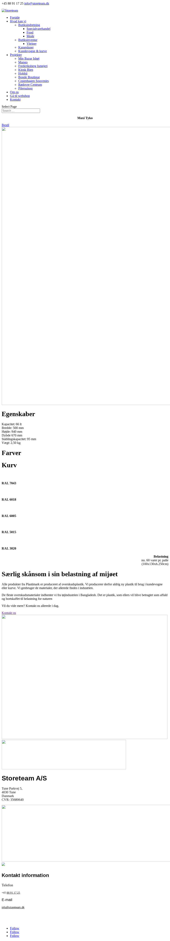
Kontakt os (9, 613)
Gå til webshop (20, 96)
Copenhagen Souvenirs (33, 81)
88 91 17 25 (13, 892)
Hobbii (22, 73)
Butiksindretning (29, 25)
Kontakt (15, 99)
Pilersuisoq (25, 88)
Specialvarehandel (38, 28)
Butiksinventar (27, 40)
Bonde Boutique (29, 77)
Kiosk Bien (25, 69)
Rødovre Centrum (30, 84)
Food (30, 32)
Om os (14, 92)
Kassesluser (26, 47)
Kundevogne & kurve (32, 51)
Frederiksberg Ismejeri (32, 66)
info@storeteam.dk (13, 907)
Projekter (16, 55)
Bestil (5, 125)
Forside (15, 17)
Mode (30, 36)
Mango (23, 62)
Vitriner (31, 43)
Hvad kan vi (18, 21)
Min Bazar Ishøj (28, 58)
